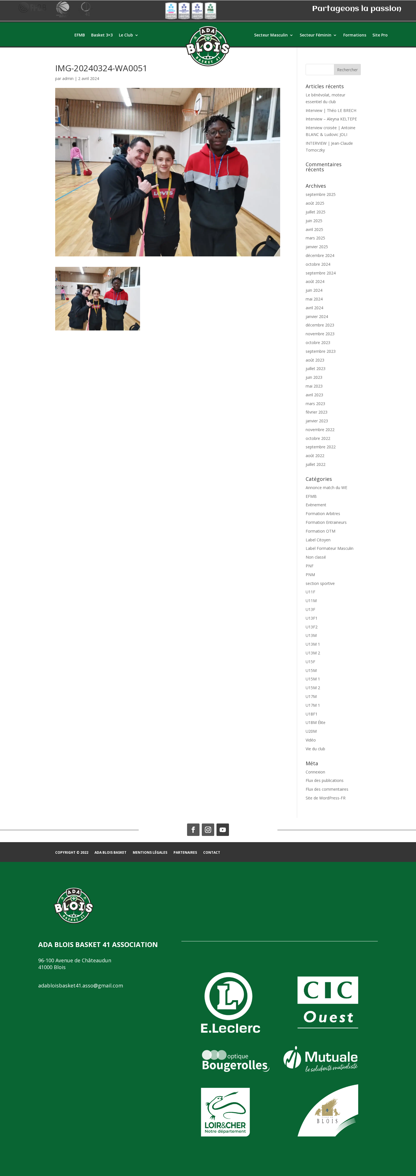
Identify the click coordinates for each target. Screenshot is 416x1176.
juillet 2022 (315, 464)
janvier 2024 (317, 316)
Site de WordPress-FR (326, 798)
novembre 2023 (320, 333)
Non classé (316, 557)
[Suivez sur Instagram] (208, 829)
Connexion (315, 772)
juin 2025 (314, 220)
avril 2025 (314, 229)
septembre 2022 (321, 446)
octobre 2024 (318, 264)
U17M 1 (313, 705)
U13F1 (312, 618)
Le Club (126, 35)
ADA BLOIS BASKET (110, 853)
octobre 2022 (318, 438)
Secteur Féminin (315, 35)
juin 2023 (314, 377)
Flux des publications (325, 780)
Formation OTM (320, 531)
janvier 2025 (317, 246)
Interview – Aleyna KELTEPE (331, 119)
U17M (311, 696)
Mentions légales (150, 853)
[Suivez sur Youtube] (222, 829)
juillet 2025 (315, 212)
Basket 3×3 (102, 35)
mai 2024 (314, 299)
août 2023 (315, 360)
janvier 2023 (317, 420)
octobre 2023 (318, 342)
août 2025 (315, 203)
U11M (311, 600)
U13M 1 (313, 644)
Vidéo (311, 740)
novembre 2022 (320, 429)
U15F (310, 661)
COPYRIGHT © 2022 (71, 853)
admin (68, 78)
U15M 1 (313, 679)
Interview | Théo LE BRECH (331, 110)
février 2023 (316, 412)
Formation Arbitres (323, 513)
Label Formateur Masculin (329, 548)
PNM (310, 574)
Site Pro (380, 35)
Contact (211, 853)
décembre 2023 (320, 325)
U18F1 (312, 714)
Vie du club (315, 748)
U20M (311, 731)
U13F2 (312, 627)
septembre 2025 (321, 194)
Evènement (316, 504)
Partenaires (185, 853)
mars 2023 (315, 403)
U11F (310, 592)
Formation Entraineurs (326, 522)
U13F (310, 609)
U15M (311, 670)
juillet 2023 (315, 368)
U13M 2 (313, 653)
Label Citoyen (318, 539)
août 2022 (315, 455)
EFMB (79, 35)
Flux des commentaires (327, 789)
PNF (310, 565)
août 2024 (315, 281)
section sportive (320, 583)
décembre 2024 (320, 255)
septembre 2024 (321, 273)
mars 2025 (315, 238)
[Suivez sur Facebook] (193, 829)
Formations (354, 35)
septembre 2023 (321, 351)
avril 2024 (314, 307)
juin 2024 (314, 290)
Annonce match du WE (326, 487)
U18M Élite (315, 722)
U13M (311, 635)
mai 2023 (314, 386)
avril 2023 (314, 394)
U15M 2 (313, 687)
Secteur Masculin (271, 35)
